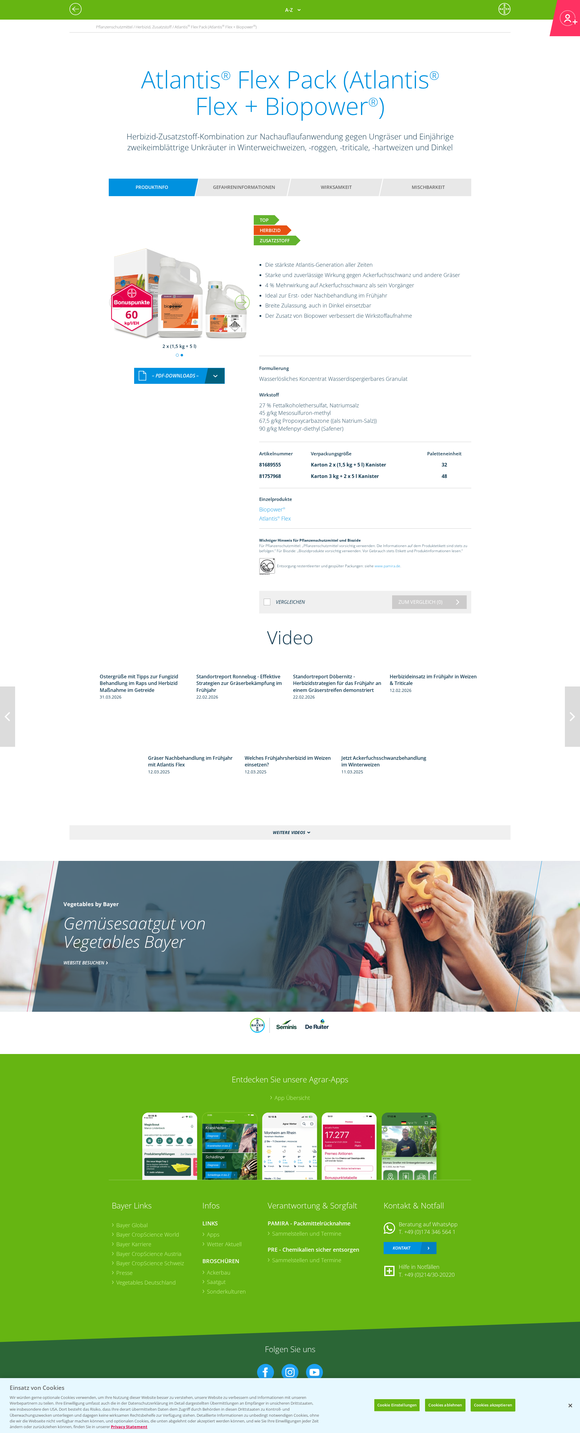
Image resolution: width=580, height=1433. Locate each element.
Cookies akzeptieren (493, 1405)
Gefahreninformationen (244, 187)
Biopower (272, 509)
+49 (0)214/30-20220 (429, 1274)
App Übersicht (292, 1097)
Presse (124, 1272)
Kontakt (401, 1248)
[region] (290, 1405)
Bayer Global (132, 1225)
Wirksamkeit (336, 187)
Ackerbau (218, 1272)
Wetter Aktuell (224, 1244)
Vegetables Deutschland (146, 1282)
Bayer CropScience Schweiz (150, 1263)
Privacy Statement (129, 1426)
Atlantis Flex (275, 518)
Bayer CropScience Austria (149, 1253)
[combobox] (179, 376)
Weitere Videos (289, 832)
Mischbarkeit (428, 187)
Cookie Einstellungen (397, 1405)
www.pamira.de (387, 565)
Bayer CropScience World (147, 1234)
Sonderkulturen (226, 1291)
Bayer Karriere (133, 1244)
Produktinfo (152, 187)
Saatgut (216, 1281)
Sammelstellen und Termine (306, 1233)
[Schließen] (570, 1405)
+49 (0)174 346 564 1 (430, 1231)
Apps (213, 1234)
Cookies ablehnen (445, 1405)
